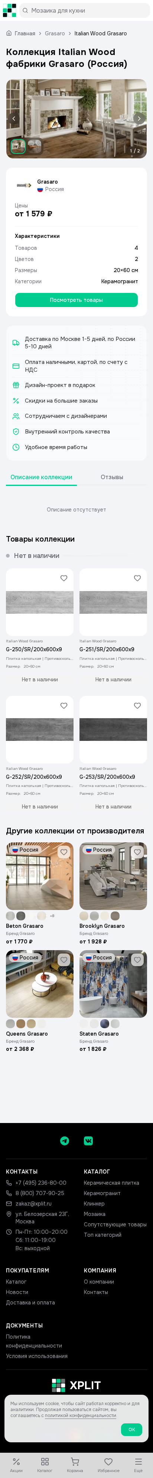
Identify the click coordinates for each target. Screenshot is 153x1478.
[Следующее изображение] (138, 118)
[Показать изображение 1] (18, 146)
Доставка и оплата (30, 1302)
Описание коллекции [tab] (41, 477)
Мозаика (94, 1214)
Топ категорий (102, 1235)
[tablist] (76, 477)
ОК (131, 1430)
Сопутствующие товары (115, 1224)
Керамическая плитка (111, 1183)
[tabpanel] (76, 509)
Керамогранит (119, 281)
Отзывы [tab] (112, 477)
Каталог (16, 1281)
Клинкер (94, 1203)
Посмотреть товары (76, 300)
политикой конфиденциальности (80, 1416)
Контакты (96, 1292)
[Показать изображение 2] (34, 146)
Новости (17, 1292)
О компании (99, 1281)
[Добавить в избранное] (64, 578)
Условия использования (37, 1356)
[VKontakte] (88, 1141)
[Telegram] (65, 1141)
